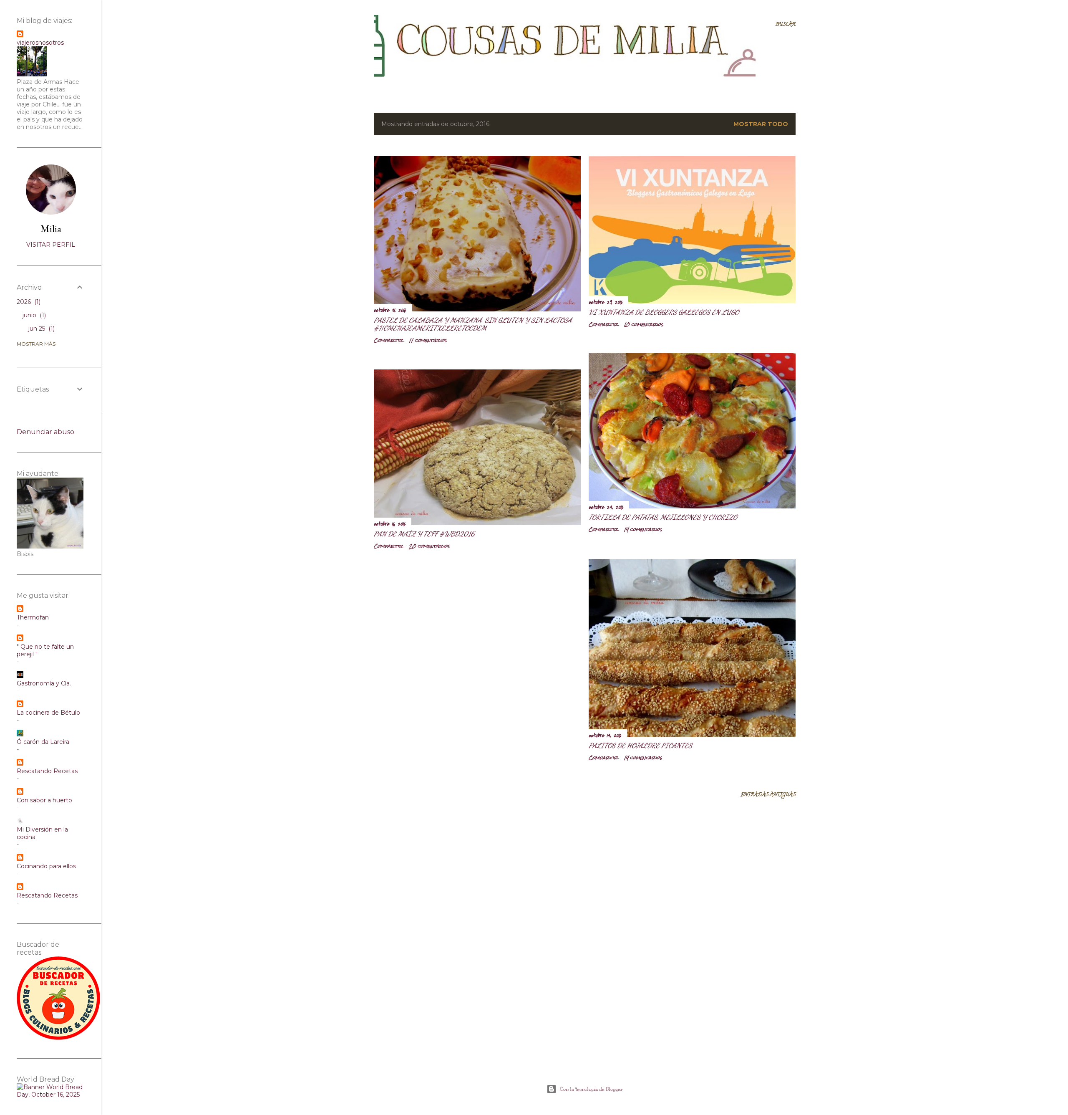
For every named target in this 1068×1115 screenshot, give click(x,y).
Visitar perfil (50, 244)
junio (33, 315)
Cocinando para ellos (46, 866)
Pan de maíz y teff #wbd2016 (424, 534)
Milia (50, 228)
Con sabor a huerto (44, 800)
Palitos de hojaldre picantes (640, 745)
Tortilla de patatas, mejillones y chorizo (663, 517)
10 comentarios (643, 324)
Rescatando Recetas (47, 771)
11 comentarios (428, 340)
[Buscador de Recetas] (58, 1038)
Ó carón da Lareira (43, 742)
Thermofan (33, 617)
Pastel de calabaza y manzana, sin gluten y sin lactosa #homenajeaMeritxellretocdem (473, 324)
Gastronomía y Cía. (44, 683)
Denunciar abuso (45, 432)
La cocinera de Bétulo (48, 712)
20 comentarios (429, 546)
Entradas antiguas (768, 795)
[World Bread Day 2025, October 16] (51, 1094)
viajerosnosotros (40, 42)
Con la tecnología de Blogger (591, 1089)
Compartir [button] (388, 340)
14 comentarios (643, 529)
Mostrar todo (760, 124)
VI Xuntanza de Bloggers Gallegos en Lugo (664, 312)
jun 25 (40, 328)
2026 (28, 302)
